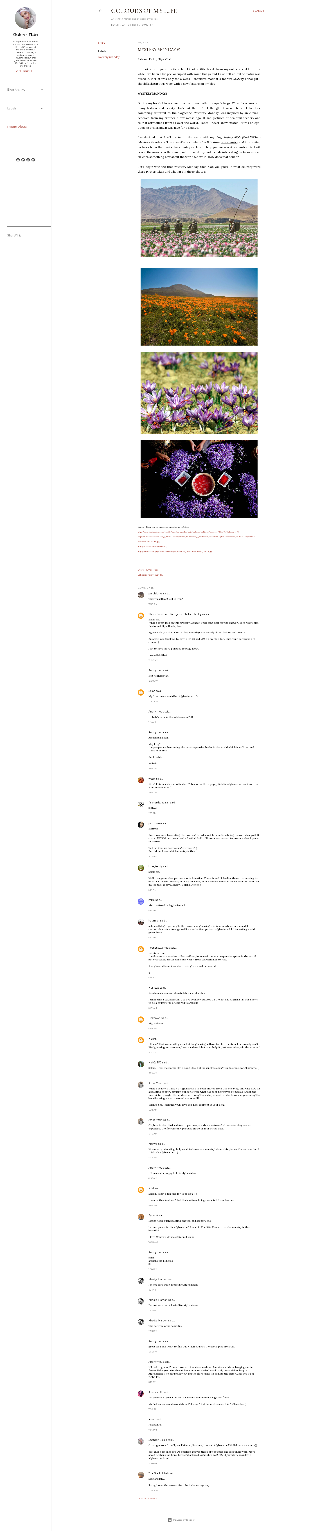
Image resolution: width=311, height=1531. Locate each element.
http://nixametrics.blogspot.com (152, 546)
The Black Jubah (158, 1473)
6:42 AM (152, 1133)
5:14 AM (152, 889)
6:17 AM (152, 1052)
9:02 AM (152, 1205)
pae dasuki (155, 823)
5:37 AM (152, 1008)
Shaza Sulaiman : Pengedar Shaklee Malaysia (176, 614)
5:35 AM (152, 977)
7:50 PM (152, 1409)
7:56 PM (152, 1429)
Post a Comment (148, 1498)
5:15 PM (152, 1382)
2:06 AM (152, 768)
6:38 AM (152, 1109)
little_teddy (155, 866)
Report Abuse (17, 126)
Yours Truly (131, 25)
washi (152, 778)
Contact (148, 25)
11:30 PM (152, 604)
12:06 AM (153, 660)
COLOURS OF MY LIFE (144, 10)
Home (115, 25)
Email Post (152, 569)
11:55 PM (152, 1463)
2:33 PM (152, 1331)
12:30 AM (153, 680)
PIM (151, 1188)
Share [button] (101, 42)
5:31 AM (152, 937)
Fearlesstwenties (159, 947)
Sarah (152, 691)
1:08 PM (152, 1269)
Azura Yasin (155, 1083)
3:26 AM (152, 856)
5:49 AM (152, 1028)
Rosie (152, 1419)
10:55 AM (153, 1242)
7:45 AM (152, 1157)
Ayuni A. (153, 1215)
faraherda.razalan (158, 802)
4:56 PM (152, 1351)
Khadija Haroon (158, 1279)
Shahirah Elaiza (157, 1439)
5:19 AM (152, 910)
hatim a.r (153, 920)
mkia (151, 900)
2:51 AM (152, 813)
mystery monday (109, 57)
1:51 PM (152, 1289)
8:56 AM (152, 1178)
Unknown (154, 1018)
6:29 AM (152, 1073)
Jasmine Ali (155, 1392)
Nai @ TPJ (154, 1062)
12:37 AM (153, 701)
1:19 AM (152, 722)
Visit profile (25, 71)
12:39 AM (153, 1490)
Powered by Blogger (184, 1519)
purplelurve (155, 593)
